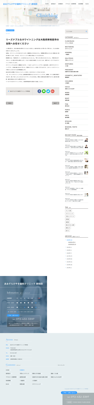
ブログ (12, 25)
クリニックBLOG (19, 25)
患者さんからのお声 (56, 377)
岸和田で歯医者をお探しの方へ (74, 194)
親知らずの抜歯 (36, 373)
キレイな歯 (68, 210)
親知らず (68, 228)
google (52, 91)
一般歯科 (22, 380)
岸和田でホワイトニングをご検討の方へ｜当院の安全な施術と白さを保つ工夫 (74, 154)
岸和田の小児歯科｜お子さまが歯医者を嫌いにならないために (74, 140)
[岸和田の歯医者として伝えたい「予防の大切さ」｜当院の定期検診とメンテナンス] (86, 173)
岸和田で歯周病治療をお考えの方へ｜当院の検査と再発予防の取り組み (74, 161)
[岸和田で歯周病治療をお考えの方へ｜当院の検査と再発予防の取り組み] (86, 160)
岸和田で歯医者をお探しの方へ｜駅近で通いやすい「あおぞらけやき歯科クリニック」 (74, 182)
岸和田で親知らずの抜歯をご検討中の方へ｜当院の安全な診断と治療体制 (74, 147)
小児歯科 (34, 380)
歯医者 (67, 222)
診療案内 (60, 3)
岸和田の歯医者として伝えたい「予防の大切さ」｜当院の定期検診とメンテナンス (74, 174)
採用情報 (80, 3)
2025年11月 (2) (71, 242)
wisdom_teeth (71, 127)
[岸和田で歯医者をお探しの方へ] (86, 194)
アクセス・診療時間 (70, 3)
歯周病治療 (23, 377)
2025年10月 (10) (72, 244)
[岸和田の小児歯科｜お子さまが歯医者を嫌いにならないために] (86, 140)
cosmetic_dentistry (73, 76)
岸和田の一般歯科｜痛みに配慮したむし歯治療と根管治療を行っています (74, 167)
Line (44, 91)
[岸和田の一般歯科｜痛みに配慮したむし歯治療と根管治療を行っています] (86, 166)
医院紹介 (53, 3)
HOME (47, 3)
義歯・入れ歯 (54, 373)
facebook (39, 91)
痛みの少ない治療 (70, 225)
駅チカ (67, 230)
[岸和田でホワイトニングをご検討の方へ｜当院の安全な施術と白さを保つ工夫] (86, 152)
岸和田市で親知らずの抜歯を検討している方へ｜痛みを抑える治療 (74, 200)
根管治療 (22, 384)
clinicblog (11, 30)
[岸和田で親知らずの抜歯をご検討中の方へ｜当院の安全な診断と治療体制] (86, 146)
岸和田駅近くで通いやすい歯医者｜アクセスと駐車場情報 (74, 189)
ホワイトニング (69, 213)
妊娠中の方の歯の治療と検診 (40, 377)
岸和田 (67, 219)
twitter (48, 91)
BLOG (87, 3)
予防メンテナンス (70, 216)
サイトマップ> (61, 365)
